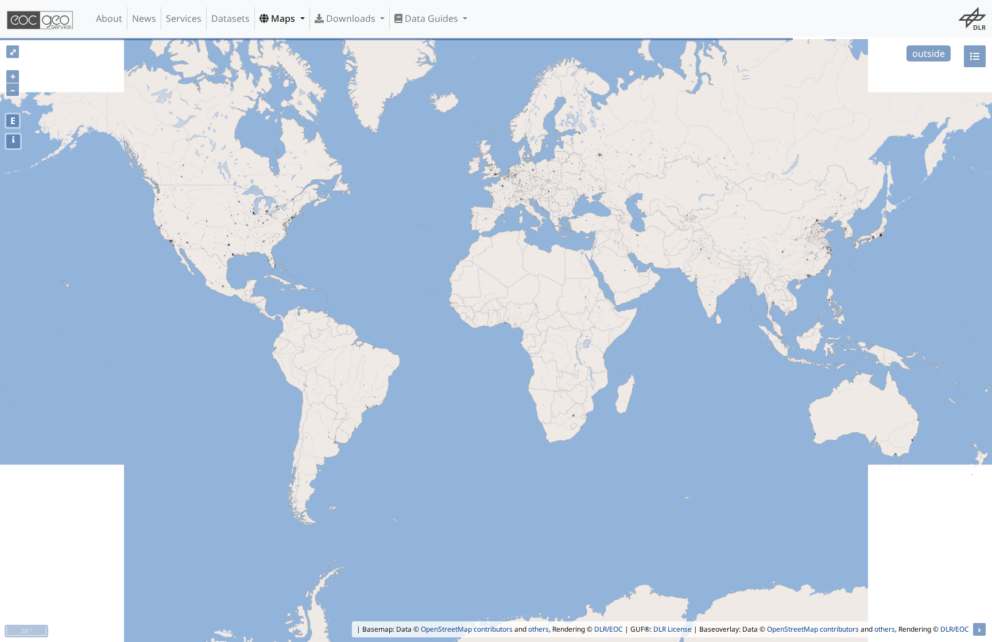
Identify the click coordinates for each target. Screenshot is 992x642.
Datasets (230, 18)
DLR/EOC (608, 629)
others (538, 629)
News (144, 18)
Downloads (351, 18)
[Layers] (975, 56)
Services (184, 18)
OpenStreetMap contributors (467, 629)
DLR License (672, 629)
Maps (283, 18)
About (109, 18)
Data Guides (431, 18)
